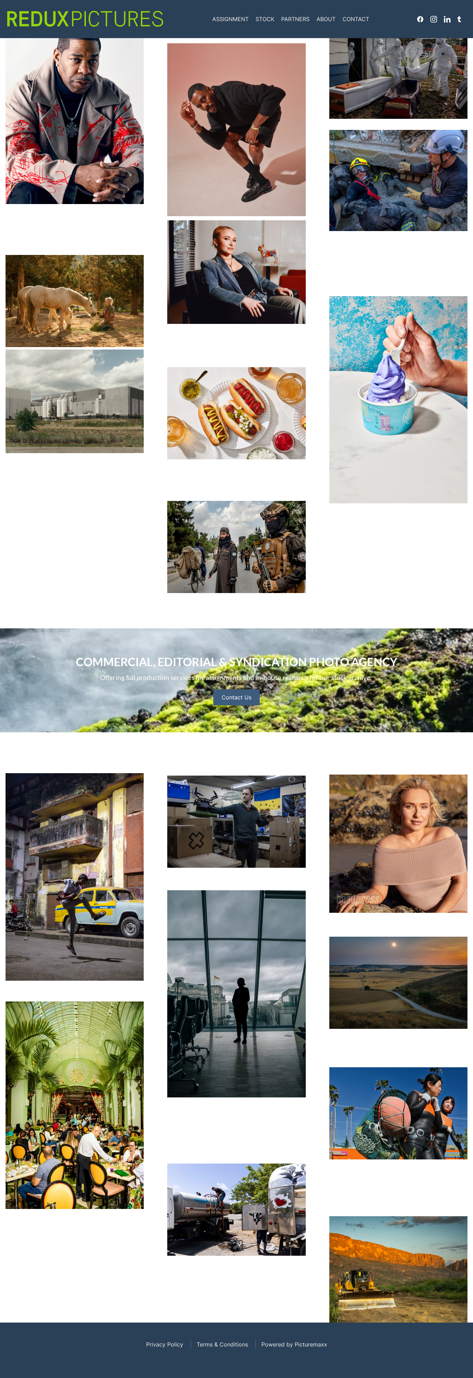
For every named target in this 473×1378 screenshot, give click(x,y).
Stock (265, 19)
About (326, 19)
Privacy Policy (164, 1344)
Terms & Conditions (222, 1344)
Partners (295, 19)
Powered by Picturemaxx (294, 1344)
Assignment (230, 19)
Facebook (420, 19)
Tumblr (459, 19)
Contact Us (236, 697)
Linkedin (447, 19)
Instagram (433, 19)
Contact (355, 19)
